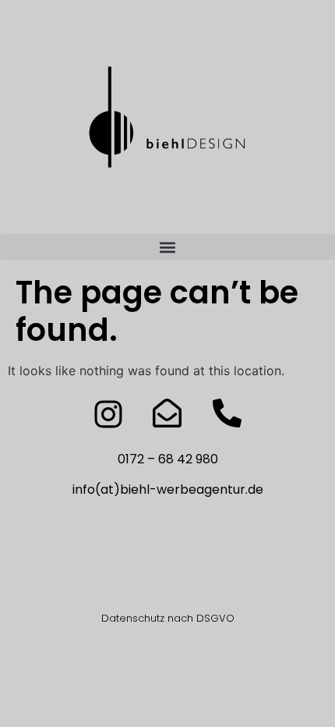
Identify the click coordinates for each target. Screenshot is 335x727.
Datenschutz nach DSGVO (168, 618)
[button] (167, 247)
